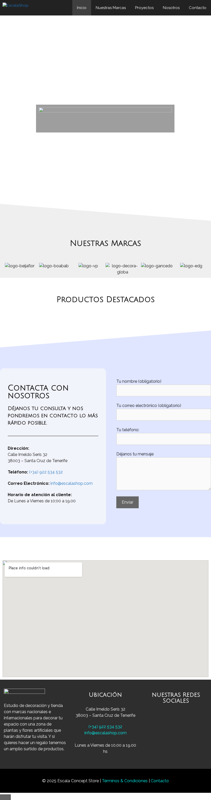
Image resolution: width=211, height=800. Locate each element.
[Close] (5, 797)
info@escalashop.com (71, 483)
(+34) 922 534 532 (46, 472)
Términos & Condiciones (125, 780)
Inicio (81, 7)
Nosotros (171, 7)
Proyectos (144, 7)
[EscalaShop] (17, 7)
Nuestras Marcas (111, 7)
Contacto (197, 7)
